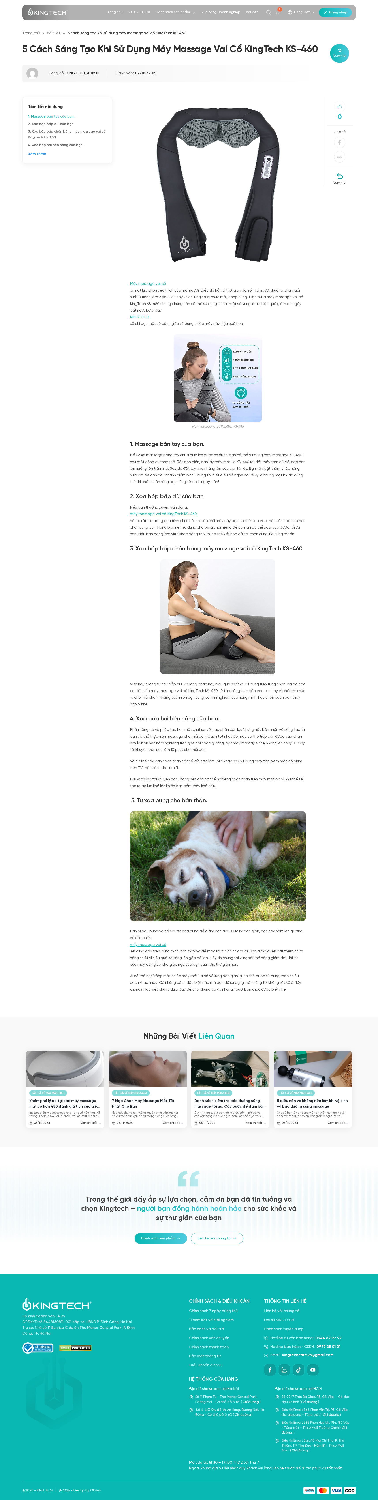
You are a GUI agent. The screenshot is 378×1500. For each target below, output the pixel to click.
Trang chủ (31, 33)
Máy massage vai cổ (148, 284)
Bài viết (53, 33)
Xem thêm (37, 154)
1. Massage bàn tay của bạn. (51, 116)
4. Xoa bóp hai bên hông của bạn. (55, 145)
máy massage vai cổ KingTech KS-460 (163, 514)
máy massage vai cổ (148, 945)
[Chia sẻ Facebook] (340, 142)
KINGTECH (139, 317)
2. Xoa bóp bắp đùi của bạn (50, 124)
